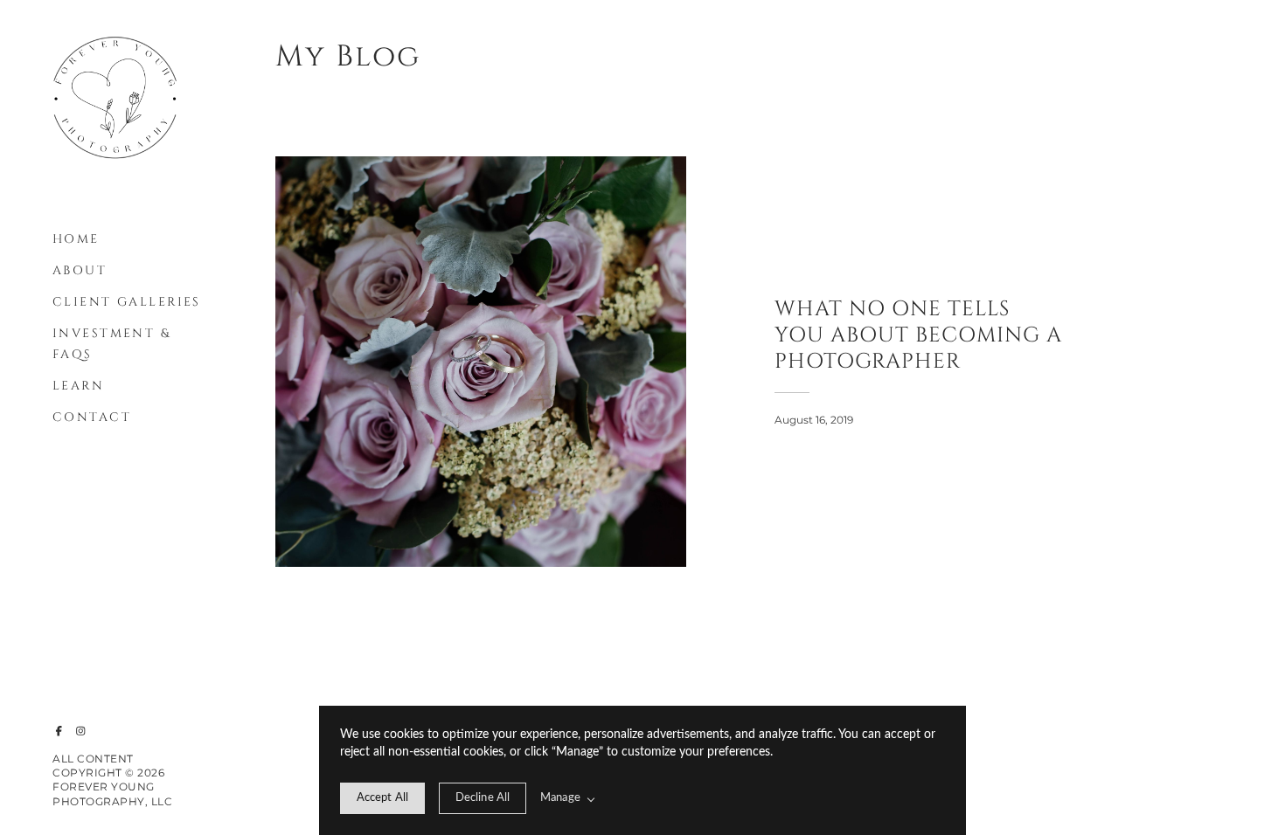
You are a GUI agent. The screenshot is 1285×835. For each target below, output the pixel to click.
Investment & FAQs (111, 343)
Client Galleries (126, 301)
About (79, 270)
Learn (78, 385)
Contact (91, 417)
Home (76, 239)
